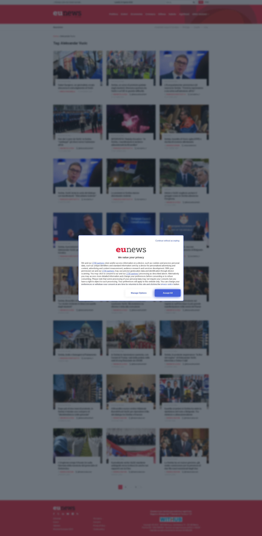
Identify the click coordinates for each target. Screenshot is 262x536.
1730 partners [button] (98, 263)
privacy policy (167, 284)
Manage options (139, 293)
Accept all (168, 293)
